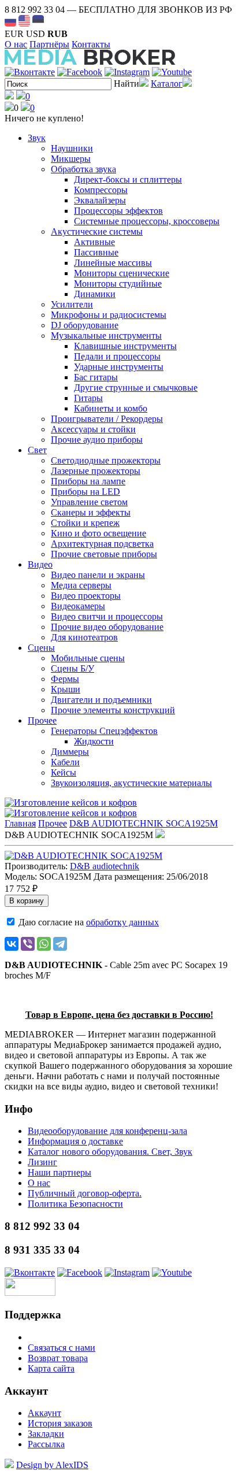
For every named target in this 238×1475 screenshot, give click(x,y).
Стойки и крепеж (85, 523)
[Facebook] (79, 72)
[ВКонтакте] (11, 944)
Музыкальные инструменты (106, 335)
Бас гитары (96, 377)
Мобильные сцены (88, 658)
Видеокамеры (78, 606)
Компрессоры (101, 190)
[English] (24, 21)
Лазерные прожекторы (95, 471)
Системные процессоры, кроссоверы (147, 221)
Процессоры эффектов (118, 211)
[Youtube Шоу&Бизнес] (172, 72)
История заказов (60, 1423)
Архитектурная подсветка (102, 544)
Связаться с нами (61, 1347)
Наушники (72, 148)
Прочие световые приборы (104, 554)
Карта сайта (51, 1368)
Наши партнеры (59, 1172)
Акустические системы (97, 231)
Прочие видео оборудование (107, 627)
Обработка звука (83, 169)
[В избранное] (160, 835)
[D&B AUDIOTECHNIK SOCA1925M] (83, 856)
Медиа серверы (81, 585)
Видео (40, 564)
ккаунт (44, 1413)
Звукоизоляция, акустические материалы (131, 783)
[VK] (30, 72)
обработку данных (122, 922)
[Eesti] (38, 21)
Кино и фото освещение (98, 533)
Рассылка (46, 1444)
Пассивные (96, 252)
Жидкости (94, 741)
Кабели (65, 762)
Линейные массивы (113, 263)
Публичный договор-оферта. (85, 1193)
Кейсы (63, 772)
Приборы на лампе (88, 481)
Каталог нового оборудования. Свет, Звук (110, 1152)
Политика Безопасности (75, 1204)
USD (35, 34)
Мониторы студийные (118, 283)
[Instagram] (127, 72)
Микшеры (71, 159)
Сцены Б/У (72, 668)
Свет (37, 450)
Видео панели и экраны (98, 575)
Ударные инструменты (118, 367)
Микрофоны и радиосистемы (108, 315)
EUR (14, 34)
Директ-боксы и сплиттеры (128, 179)
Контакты (91, 44)
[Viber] (28, 944)
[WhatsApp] (44, 944)
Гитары (88, 398)
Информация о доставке (75, 1141)
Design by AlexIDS (52, 1465)
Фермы (65, 679)
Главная (20, 823)
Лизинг (42, 1162)
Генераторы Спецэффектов (104, 731)
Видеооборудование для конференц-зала (107, 1131)
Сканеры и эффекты (91, 512)
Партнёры (49, 44)
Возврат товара (58, 1358)
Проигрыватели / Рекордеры (107, 419)
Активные (94, 242)
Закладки (46, 1434)
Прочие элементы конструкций (113, 710)
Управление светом (89, 502)
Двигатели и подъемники (101, 700)
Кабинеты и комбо (110, 408)
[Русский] (10, 21)
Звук (37, 138)
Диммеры (70, 752)
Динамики (95, 294)
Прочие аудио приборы (97, 439)
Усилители (72, 304)
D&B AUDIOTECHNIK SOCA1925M (143, 823)
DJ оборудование (84, 325)
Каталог (167, 83)
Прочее (42, 720)
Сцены (41, 648)
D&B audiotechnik (104, 866)
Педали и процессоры (117, 356)
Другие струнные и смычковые (136, 387)
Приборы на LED (85, 491)
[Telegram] (60, 944)
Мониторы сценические (121, 273)
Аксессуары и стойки (93, 429)
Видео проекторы (86, 596)
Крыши (65, 689)
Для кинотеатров (84, 637)
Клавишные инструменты (125, 346)
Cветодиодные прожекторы (106, 460)
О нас (16, 44)
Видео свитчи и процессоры (107, 616)
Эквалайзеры (100, 200)
